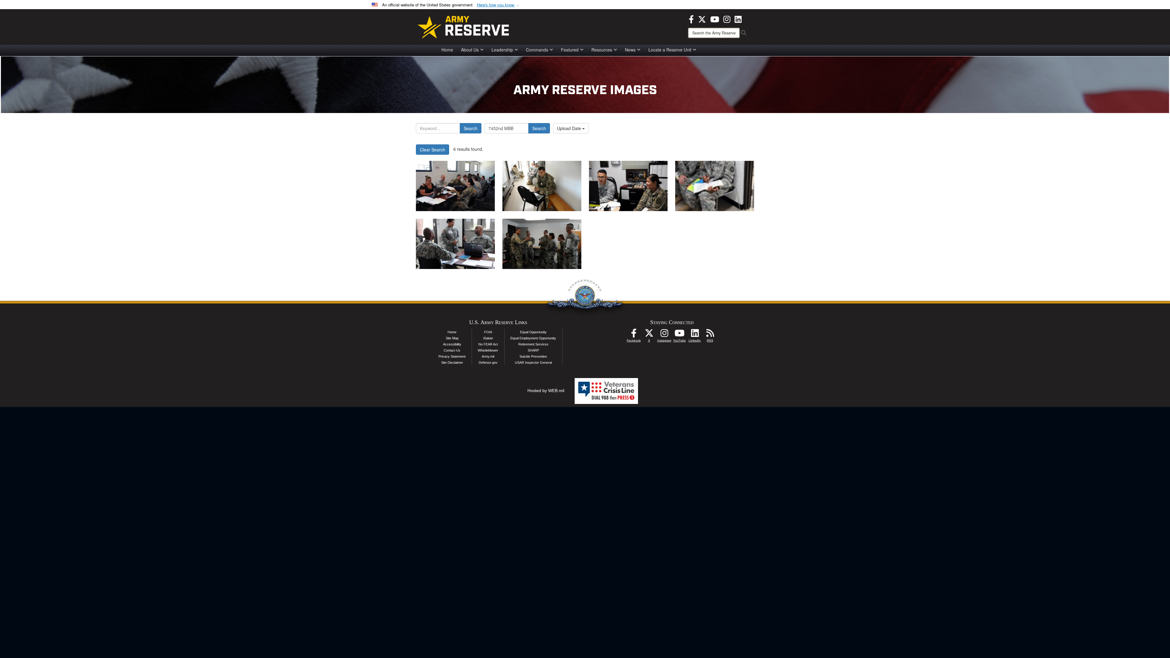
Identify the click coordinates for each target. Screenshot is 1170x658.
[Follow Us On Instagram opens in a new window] (664, 334)
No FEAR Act (488, 344)
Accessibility (452, 344)
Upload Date (569, 128)
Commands (537, 50)
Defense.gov (488, 362)
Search (470, 128)
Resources (601, 50)
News (630, 50)
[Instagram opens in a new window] (726, 19)
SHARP (533, 350)
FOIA (488, 332)
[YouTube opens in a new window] (714, 19)
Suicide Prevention (533, 356)
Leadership (502, 50)
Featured (570, 50)
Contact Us (452, 350)
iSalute (488, 338)
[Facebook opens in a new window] (691, 19)
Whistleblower (488, 350)
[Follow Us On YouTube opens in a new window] (679, 334)
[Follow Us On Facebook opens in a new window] (633, 334)
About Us (470, 50)
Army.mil (488, 356)
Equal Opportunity (533, 332)
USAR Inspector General (533, 362)
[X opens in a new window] (702, 19)
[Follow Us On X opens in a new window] (649, 334)
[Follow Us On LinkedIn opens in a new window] (694, 334)
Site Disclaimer (452, 362)
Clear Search (432, 150)
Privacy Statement (452, 356)
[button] (499, 5)
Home (447, 50)
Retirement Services (533, 344)
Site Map (452, 338)
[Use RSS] (710, 334)
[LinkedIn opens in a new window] (738, 19)
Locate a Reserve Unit (669, 50)
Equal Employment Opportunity (533, 338)
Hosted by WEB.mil (545, 390)
